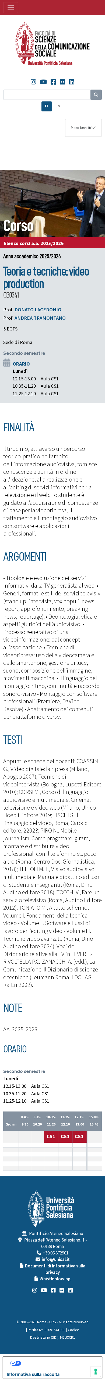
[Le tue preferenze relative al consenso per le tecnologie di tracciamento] (95, 1371)
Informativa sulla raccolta (33, 1374)
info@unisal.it (56, 1259)
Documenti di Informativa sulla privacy (55, 1269)
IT (46, 106)
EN (57, 106)
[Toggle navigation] (10, 7)
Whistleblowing (55, 1279)
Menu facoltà (81, 128)
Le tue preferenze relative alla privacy (58, 1363)
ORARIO (21, 363)
